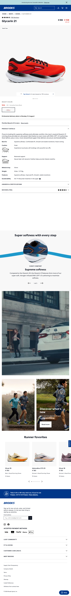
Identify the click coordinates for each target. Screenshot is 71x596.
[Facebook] (8, 524)
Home (4, 14)
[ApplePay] (31, 532)
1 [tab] (31, 481)
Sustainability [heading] (6, 178)
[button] (35, 60)
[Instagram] (5, 524)
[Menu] (66, 8)
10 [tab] (39, 481)
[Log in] (58, 8)
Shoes (17, 14)
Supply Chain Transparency (11, 565)
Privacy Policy (7, 576)
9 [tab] (38, 481)
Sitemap (6, 579)
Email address (7, 515)
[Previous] (29, 283)
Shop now (46, 2)
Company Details (8, 569)
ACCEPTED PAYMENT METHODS (15, 528)
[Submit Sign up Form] (30, 518)
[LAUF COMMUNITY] (35, 539)
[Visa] (6, 532)
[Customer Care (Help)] (35, 551)
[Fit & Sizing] (35, 545)
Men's (11, 14)
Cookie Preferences (8, 583)
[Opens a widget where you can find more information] (64, 592)
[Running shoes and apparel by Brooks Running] (9, 8)
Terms (5, 572)
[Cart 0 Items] (62, 8)
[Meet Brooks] (35, 556)
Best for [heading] (4, 141)
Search (40, 8)
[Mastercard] (12, 532)
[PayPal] (18, 532)
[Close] (66, 2)
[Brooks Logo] (35, 503)
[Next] (41, 283)
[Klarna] (24, 532)
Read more (46, 424)
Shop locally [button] (24, 123)
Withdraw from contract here (11, 586)
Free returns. (33, 495)
